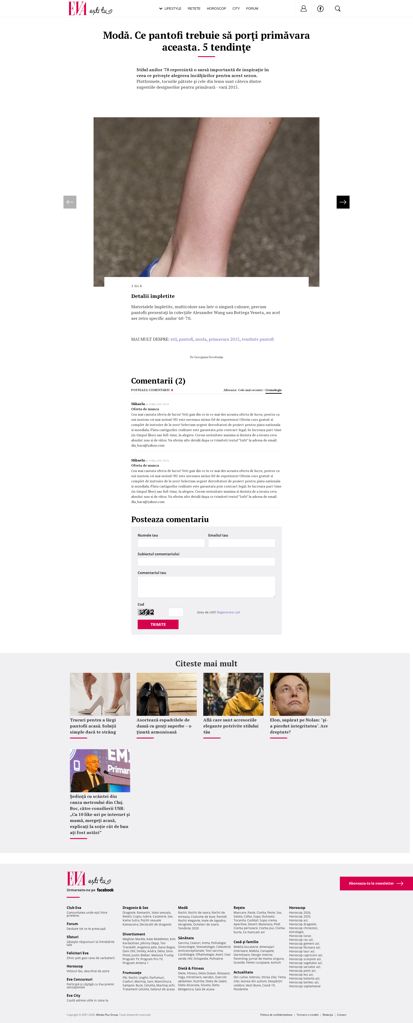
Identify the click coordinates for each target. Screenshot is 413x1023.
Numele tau (148, 535)
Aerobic (208, 977)
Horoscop (216, 8)
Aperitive (240, 924)
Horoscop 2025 (299, 916)
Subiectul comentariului (158, 554)
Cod (141, 604)
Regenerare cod (228, 612)
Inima (206, 943)
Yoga (181, 977)
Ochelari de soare (206, 924)
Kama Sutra (131, 920)
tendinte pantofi (258, 339)
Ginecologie (186, 947)
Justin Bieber (141, 955)
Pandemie (241, 989)
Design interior (262, 955)
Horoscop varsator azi (304, 967)
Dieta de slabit (216, 981)
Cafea (248, 916)
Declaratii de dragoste (155, 924)
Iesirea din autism (254, 981)
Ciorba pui (266, 928)
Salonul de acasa (162, 989)
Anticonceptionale (191, 951)
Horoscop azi (298, 920)
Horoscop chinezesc (303, 928)
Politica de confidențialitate (276, 1015)
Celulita (149, 985)
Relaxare (223, 973)
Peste (271, 912)
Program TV (131, 959)
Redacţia (328, 1015)
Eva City (73, 995)
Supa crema (268, 920)
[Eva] (80, 5)
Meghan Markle (134, 939)
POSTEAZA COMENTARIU (150, 390)
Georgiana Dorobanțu (208, 357)
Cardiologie (186, 954)
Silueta (206, 985)
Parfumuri (156, 977)
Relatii (127, 916)
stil (174, 339)
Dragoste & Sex (135, 907)
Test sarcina (214, 951)
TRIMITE (158, 624)
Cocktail (252, 920)
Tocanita (240, 920)
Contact (341, 1015)
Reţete (239, 907)
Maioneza (266, 924)
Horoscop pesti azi (302, 971)
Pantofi (222, 917)
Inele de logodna (214, 920)
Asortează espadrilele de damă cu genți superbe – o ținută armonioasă (164, 726)
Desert (252, 924)
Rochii (133, 977)
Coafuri (128, 981)
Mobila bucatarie (246, 947)
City (236, 8)
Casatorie (159, 916)
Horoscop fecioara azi (304, 947)
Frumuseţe (132, 972)
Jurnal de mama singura (266, 958)
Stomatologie (205, 947)
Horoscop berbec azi (304, 982)
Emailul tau (218, 535)
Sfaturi (73, 937)
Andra (151, 951)
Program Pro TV (151, 959)
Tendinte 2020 (188, 928)
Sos (278, 912)
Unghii (143, 977)
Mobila (254, 951)
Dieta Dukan (207, 973)
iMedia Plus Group (107, 1015)
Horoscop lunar (300, 936)
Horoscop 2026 (299, 912)
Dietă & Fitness (191, 968)
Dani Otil (129, 951)
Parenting (241, 958)
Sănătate (186, 938)
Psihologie (218, 943)
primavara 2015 (224, 339)
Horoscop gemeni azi (304, 943)
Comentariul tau (152, 572)
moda (200, 339)
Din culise (241, 977)
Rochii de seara (199, 912)
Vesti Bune (253, 985)
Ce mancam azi (254, 932)
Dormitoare (242, 955)
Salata (238, 916)
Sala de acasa (204, 989)
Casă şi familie (246, 941)
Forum (252, 8)
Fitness (192, 973)
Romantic (143, 912)
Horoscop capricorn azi (305, 955)
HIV (190, 958)
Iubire (147, 916)
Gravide (239, 962)
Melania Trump (162, 955)
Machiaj (140, 981)
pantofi (186, 339)
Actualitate (243, 972)
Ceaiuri (195, 943)
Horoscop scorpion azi (305, 959)
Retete (194, 8)
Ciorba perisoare (246, 928)
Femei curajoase (258, 962)
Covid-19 (268, 985)
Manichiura (163, 981)
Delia (161, 951)
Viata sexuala (161, 912)
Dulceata (268, 916)
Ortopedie (201, 958)
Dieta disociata (188, 985)
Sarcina (183, 943)
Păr (125, 977)
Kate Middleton (157, 939)
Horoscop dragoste (302, 924)
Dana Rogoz (166, 947)
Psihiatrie (216, 958)
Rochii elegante (189, 920)
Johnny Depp (149, 943)
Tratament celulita (136, 989)
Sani (150, 981)
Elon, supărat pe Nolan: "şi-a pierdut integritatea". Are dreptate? (299, 726)
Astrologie (296, 932)
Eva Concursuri (79, 979)
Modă (183, 907)
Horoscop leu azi (301, 974)
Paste (251, 912)
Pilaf (277, 924)
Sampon (128, 985)
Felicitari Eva (78, 953)
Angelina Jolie (147, 947)
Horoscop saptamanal (305, 986)
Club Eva (74, 907)
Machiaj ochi (165, 985)
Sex (170, 916)
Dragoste (129, 912)
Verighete (185, 924)
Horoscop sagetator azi (305, 963)
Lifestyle (173, 8)
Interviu (254, 977)
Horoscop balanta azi (304, 978)
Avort (219, 954)
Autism (276, 962)
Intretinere (194, 977)
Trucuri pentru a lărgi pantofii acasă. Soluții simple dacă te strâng (93, 726)
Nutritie (198, 981)
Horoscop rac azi (301, 940)
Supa (256, 916)
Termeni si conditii (308, 1015)
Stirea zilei (269, 977)
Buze (139, 985)
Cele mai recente (250, 390)
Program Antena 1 (136, 963)
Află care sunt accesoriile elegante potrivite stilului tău (231, 726)
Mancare (240, 912)
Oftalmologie (205, 954)
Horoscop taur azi (301, 951)
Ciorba (261, 912)
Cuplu (137, 916)
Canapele (267, 951)
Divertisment (134, 934)
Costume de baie (203, 917)
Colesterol (223, 947)
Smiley (141, 951)
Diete (182, 973)
